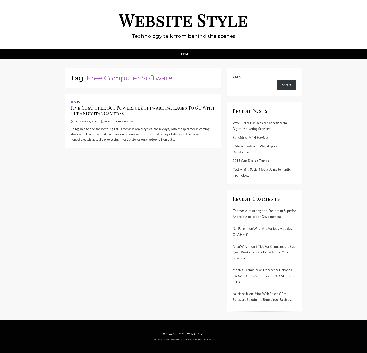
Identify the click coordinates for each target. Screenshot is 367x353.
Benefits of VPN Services (251, 138)
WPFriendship (180, 339)
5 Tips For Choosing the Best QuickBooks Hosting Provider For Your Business (264, 252)
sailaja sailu (241, 294)
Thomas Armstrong (247, 211)
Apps (77, 101)
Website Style (183, 19)
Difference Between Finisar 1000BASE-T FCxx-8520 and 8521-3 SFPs (264, 276)
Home (185, 54)
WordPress (208, 339)
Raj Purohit (241, 228)
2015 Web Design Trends (251, 161)
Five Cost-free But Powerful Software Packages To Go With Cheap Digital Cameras (142, 110)
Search (237, 76)
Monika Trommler (245, 270)
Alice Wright (242, 246)
